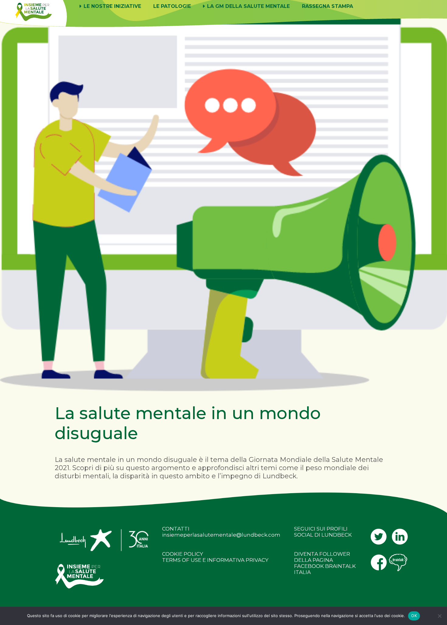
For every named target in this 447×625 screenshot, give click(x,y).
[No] (439, 616)
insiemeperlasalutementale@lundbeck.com (221, 535)
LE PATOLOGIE (172, 6)
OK (414, 615)
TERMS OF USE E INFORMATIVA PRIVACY (215, 560)
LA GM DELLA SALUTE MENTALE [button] (248, 6)
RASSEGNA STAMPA (327, 6)
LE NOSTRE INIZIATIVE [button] (111, 6)
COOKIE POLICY (182, 554)
